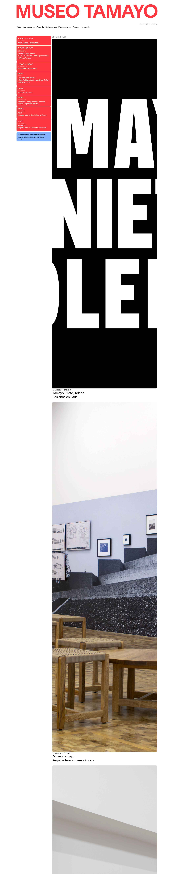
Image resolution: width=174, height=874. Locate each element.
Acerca (76, 27)
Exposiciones (29, 27)
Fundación (85, 27)
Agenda (40, 27)
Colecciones (51, 27)
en (156, 24)
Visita (19, 27)
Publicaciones (64, 27)
